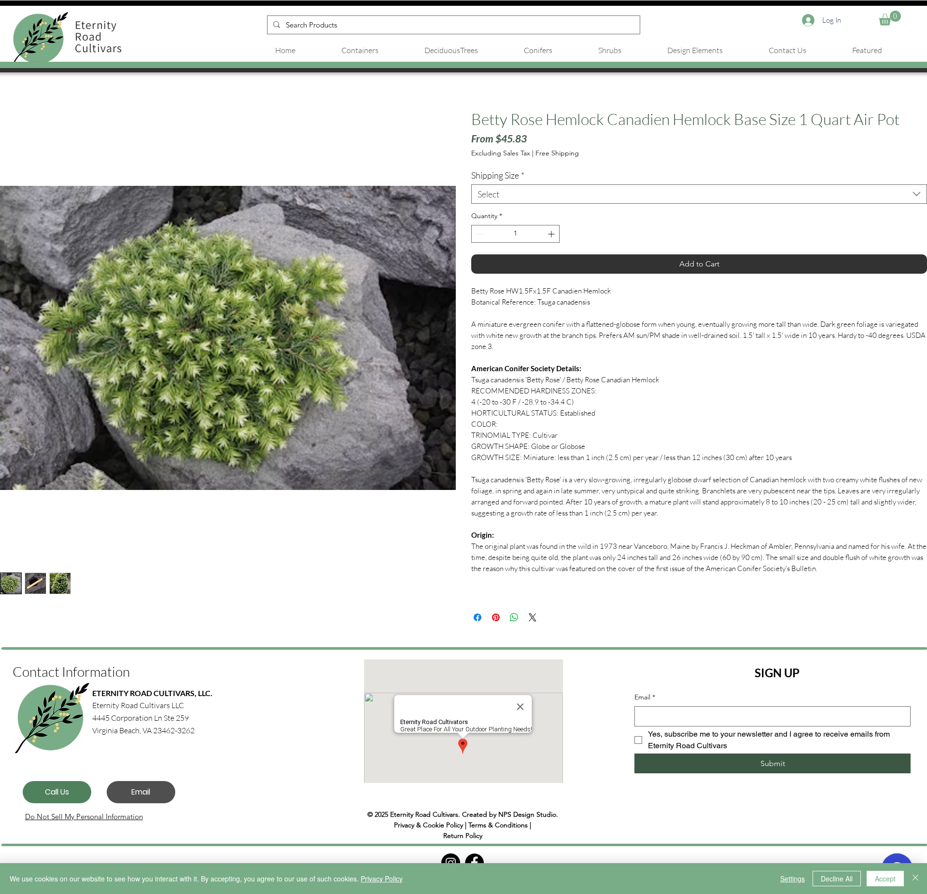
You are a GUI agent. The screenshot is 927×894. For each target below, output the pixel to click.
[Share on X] (532, 617)
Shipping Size (497, 175)
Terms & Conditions (498, 825)
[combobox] (699, 194)
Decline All (837, 878)
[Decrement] (479, 233)
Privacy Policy (382, 878)
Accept (885, 878)
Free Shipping (557, 153)
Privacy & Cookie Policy (428, 825)
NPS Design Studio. (528, 814)
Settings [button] (792, 878)
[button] (890, 18)
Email (644, 697)
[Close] (915, 878)
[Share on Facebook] (477, 617)
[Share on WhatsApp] (514, 617)
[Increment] (552, 233)
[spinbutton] (515, 233)
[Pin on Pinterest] (496, 617)
